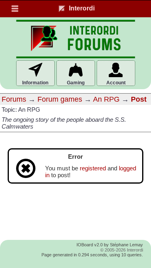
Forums (14, 99)
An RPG (106, 99)
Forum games (59, 99)
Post (139, 99)
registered (93, 168)
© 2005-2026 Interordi (121, 250)
